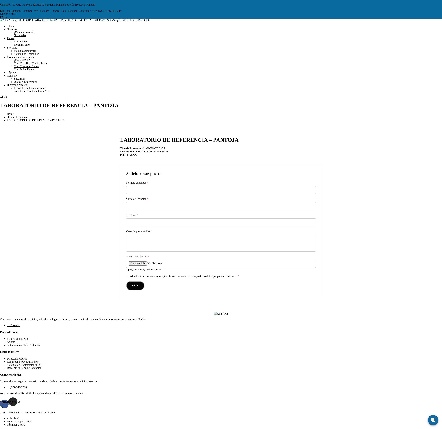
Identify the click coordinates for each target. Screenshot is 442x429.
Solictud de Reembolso (26, 53)
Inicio (12, 25)
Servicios (12, 47)
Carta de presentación (139, 231)
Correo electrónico (137, 198)
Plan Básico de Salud (18, 338)
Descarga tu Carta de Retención (24, 367)
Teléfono (132, 215)
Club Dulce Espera (24, 69)
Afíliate (4, 97)
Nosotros (12, 29)
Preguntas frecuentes (25, 50)
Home (10, 113)
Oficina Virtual (8, 13)
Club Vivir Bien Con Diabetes (30, 63)
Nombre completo (137, 182)
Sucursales (19, 78)
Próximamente (22, 44)
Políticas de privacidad (19, 421)
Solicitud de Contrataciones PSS (31, 91)
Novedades (20, 35)
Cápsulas (12, 72)
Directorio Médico (17, 84)
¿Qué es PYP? (22, 60)
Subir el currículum (137, 256)
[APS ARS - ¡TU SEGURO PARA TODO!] (25, 20)
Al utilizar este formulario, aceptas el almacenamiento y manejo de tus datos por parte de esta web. (184, 276)
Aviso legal (13, 418)
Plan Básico (20, 41)
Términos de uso (16, 424)
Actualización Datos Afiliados (23, 344)
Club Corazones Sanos (26, 66)
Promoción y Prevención (20, 57)
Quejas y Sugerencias (25, 81)
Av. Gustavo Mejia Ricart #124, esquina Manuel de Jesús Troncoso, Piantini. (53, 4)
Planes (10, 38)
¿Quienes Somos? (23, 32)
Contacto (12, 75)
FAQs (3, 17)
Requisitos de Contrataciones (29, 88)
